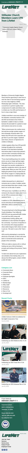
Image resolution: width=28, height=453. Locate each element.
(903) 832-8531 (10, 413)
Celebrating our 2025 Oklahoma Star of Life (14, 340)
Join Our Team (6, 439)
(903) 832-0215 (8, 418)
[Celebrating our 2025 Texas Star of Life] (14, 353)
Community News (8, 270)
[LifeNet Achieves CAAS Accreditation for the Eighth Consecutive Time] (14, 307)
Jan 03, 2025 (5, 343)
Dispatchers (6, 274)
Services (4, 441)
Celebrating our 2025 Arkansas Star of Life (14, 384)
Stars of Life (6, 291)
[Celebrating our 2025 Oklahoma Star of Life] (14, 331)
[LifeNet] (11, 6)
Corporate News (7, 272)
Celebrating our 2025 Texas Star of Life (13, 362)
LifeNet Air (6, 280)
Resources (6, 289)
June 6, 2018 (22, 24)
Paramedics (6, 287)
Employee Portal (6, 446)
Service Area (5, 443)
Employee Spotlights (9, 276)
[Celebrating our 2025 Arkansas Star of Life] (14, 375)
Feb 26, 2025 (5, 321)
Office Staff (6, 285)
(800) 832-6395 (11, 415)
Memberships (7, 283)
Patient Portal (5, 445)
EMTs (4, 278)
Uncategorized (7, 293)
